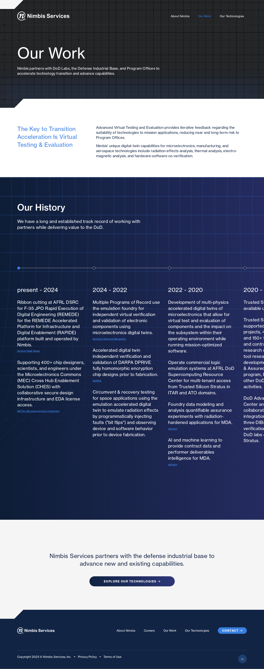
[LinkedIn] (242, 659)
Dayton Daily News (28, 351)
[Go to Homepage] (43, 16)
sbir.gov (172, 428)
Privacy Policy (87, 657)
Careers (149, 630)
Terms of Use (112, 657)
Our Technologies (232, 16)
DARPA (97, 380)
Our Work (204, 16)
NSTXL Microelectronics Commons (38, 411)
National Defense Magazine (109, 339)
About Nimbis (180, 16)
